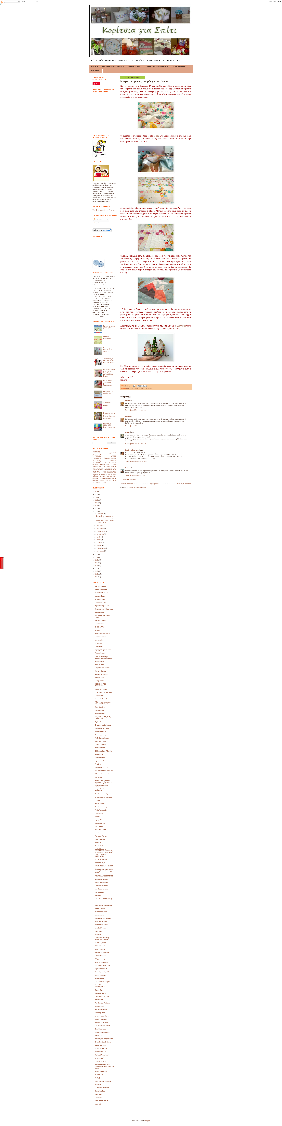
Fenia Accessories (101, 810)
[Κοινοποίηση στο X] (142, 386)
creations (98, 833)
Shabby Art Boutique (102, 952)
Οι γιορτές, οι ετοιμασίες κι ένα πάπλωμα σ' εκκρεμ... (105, 517)
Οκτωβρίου (100, 528)
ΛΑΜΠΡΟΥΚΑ (99, 664)
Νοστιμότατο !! (100, 612)
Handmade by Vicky (101, 767)
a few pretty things (101, 921)
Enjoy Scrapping (100, 993)
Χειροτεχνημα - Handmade (104, 609)
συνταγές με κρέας (99, 474)
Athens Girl (99, 1035)
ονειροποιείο (99, 661)
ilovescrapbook (100, 713)
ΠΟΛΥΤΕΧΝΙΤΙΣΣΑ (101, 1048)
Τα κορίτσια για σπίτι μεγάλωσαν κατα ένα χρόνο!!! (109, 360)
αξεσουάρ (96, 452)
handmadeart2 (100, 978)
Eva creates (99, 826)
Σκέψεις (97, 800)
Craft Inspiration (100, 1061)
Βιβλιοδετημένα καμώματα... (108, 392)
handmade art (99, 915)
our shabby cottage (101, 889)
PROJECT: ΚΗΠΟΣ (135, 67)
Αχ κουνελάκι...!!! (101, 731)
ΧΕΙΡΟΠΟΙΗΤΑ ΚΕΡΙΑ (102, 924)
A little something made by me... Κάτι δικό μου (104, 703)
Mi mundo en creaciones (103, 797)
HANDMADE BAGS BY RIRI (104, 866)
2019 (96, 511)
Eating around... (100, 803)
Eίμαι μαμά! (99, 1094)
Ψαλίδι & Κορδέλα (101, 1071)
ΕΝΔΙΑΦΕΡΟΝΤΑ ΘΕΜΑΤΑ (113, 67)
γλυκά (113, 456)
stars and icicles (100, 741)
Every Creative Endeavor (103, 1042)
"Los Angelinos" (100, 839)
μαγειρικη (106, 462)
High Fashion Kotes (101, 969)
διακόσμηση (97, 458)
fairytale (97, 630)
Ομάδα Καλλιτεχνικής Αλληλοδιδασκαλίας (102, 938)
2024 (96, 497)
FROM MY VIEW (100, 956)
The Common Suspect (102, 982)
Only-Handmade (100, 1029)
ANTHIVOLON (99, 892)
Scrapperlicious (100, 637)
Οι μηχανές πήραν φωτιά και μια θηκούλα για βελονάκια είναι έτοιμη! (109, 373)
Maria (127, 432)
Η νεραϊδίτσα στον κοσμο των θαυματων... (103, 986)
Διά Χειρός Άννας (101, 807)
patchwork (149, 388)
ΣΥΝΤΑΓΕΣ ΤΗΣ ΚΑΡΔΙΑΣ (103, 692)
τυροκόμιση (102, 476)
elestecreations (100, 823)
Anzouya (98, 895)
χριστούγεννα (104, 478)
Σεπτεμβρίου (101, 531)
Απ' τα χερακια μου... (102, 735)
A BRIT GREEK (100, 908)
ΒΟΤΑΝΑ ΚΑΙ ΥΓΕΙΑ (101, 593)
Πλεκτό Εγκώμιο (100, 943)
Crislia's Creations (101, 1019)
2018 (96, 554)
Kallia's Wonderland (102, 1055)
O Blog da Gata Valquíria (103, 751)
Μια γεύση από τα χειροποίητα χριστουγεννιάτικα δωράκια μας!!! (109, 415)
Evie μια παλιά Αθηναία (103, 725)
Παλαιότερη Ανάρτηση (184, 484)
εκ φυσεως (98, 643)
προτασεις (98, 469)
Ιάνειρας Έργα (100, 596)
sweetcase (98, 777)
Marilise (97, 816)
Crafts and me (99, 695)
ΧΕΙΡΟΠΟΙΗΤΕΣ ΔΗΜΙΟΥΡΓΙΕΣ (100, 685)
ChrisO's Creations (101, 886)
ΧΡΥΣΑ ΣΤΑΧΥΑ (100, 748)
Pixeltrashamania (101, 1009)
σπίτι (104, 472)
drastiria (128, 400)
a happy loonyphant (101, 1016)
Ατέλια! (97, 1078)
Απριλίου (100, 542)
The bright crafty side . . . (103, 972)
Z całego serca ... (101, 757)
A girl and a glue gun (102, 606)
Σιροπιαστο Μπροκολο (103, 1081)
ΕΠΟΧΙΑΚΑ (96, 71)
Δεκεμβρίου (100, 513)
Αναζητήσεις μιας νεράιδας (104, 1039)
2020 (96, 508)
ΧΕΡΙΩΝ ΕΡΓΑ (100, 1075)
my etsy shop (111, 480)
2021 (96, 505)
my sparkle (98, 820)
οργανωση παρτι (108, 464)
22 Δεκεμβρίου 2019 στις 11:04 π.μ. (136, 461)
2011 (96, 574)
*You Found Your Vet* (102, 996)
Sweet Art (98, 842)
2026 (96, 491)
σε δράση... (142, 388)
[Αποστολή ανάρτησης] (134, 385)
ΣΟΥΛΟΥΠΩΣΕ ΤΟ (101, 602)
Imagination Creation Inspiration (102, 789)
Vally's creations (100, 975)
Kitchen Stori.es (100, 620)
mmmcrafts (99, 640)
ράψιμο (136, 388)
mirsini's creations (101, 879)
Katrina (127, 468)
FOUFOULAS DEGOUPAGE (104, 876)
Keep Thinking (100, 949)
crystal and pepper (101, 689)
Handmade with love (102, 728)
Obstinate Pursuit (101, 699)
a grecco (98, 1084)
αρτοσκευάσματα (98, 454)
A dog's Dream (100, 653)
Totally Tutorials (100, 744)
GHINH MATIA (99, 627)
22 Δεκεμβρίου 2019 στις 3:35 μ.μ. (136, 475)
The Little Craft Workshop (103, 899)
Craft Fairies (99, 813)
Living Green (99, 681)
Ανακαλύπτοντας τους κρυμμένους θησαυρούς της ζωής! (104, 1066)
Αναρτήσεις (99, 219)
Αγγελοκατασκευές (101, 794)
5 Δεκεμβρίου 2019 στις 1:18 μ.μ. (135, 410)
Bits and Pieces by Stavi (103, 774)
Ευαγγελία (181, 326)
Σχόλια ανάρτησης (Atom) (137, 487)
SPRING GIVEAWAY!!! (107, 338)
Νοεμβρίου (100, 526)
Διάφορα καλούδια (101, 882)
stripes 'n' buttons (101, 859)
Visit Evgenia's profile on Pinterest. (104, 210)
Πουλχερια (98, 931)
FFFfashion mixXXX (102, 946)
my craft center (100, 761)
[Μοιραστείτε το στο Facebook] (144, 386)
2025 (96, 494)
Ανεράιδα (98, 764)
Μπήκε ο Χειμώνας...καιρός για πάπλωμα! (105, 521)
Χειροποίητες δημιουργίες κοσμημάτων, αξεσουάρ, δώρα (104, 871)
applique (113, 478)
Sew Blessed (99, 624)
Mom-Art (98, 1104)
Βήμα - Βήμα (99, 990)
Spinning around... (101, 1013)
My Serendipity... (100, 1045)
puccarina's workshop (102, 633)
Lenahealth (98, 1097)
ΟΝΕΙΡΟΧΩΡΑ (99, 1006)
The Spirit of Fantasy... (102, 1003)
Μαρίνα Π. (98, 934)
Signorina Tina (100, 1091)
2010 (96, 577)
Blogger (147, 1120)
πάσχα (108, 466)
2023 (96, 500)
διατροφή (106, 458)
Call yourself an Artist (102, 1026)
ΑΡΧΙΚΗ (94, 67)
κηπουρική (97, 462)
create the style (100, 862)
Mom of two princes (101, 962)
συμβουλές (111, 472)
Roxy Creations (100, 707)
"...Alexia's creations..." (103, 1088)
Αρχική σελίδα (154, 484)
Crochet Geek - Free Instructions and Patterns (103, 657)
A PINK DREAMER (101, 589)
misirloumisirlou (100, 1052)
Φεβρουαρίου (101, 548)
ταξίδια (95, 476)
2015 (96, 563)
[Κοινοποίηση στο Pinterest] (146, 386)
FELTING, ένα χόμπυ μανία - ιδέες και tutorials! (109, 425)
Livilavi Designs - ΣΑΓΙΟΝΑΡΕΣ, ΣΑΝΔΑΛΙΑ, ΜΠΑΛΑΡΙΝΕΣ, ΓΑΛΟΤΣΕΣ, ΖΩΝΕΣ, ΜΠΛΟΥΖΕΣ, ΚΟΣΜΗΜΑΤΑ (104, 852)
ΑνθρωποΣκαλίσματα (102, 1032)
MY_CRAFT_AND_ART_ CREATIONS (103, 717)
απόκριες (113, 452)
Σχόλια (97, 223)
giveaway (95, 480)
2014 (96, 565)
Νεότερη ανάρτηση (127, 484)
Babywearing (99, 710)
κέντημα (113, 460)
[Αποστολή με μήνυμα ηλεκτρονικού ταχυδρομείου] (138, 386)
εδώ (158, 136)
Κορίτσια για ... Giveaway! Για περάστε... (108, 349)
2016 (96, 560)
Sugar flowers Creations (103, 668)
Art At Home (99, 754)
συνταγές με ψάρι (111, 474)
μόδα (114, 462)
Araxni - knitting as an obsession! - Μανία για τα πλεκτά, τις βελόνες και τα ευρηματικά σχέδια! (104, 783)
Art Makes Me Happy (102, 738)
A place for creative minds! (104, 722)
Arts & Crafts (99, 1000)
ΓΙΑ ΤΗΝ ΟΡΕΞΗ (178, 67)
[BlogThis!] (140, 386)
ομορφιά (95, 464)
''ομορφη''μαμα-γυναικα (103, 650)
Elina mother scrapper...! (103, 905)
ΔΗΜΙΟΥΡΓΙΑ (99, 677)
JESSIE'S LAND (100, 829)
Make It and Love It (101, 1101)
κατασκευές (129, 388)
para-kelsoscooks (101, 911)
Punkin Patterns (100, 846)
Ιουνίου (99, 537)
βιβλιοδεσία (112, 454)
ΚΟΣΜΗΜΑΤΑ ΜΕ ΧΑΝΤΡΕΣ (104, 770)
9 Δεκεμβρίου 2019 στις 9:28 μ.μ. (135, 444)
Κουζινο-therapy (100, 671)
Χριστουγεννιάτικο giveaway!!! (109, 327)
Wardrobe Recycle (101, 836)
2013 (96, 568)
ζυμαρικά (113, 458)
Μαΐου (99, 540)
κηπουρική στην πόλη (102, 965)
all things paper (100, 599)
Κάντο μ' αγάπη (100, 586)
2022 (96, 503)
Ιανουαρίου (100, 551)
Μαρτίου (99, 545)
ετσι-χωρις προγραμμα (103, 918)
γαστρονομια (97, 456)
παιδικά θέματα (99, 466)
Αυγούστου (100, 534)
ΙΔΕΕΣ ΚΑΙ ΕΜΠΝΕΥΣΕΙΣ (157, 67)
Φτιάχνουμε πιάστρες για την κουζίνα (108, 404)
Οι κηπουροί (99, 1058)
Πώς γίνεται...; (100, 959)
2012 (96, 571)
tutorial (103, 482)
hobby (102, 480)
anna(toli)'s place (100, 928)
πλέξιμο (113, 466)
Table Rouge (99, 646)
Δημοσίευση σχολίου (129, 479)
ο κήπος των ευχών (101, 1022)
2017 (96, 557)
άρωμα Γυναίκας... (101, 674)
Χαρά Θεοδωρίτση (131, 450)
